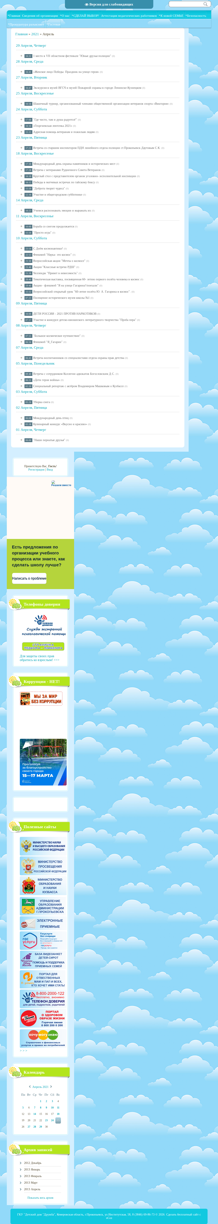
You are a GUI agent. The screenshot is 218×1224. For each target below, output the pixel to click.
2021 (35, 34)
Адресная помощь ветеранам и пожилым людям (64, 132)
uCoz (109, 1218)
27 (29, 1126)
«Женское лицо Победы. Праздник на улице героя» (66, 71)
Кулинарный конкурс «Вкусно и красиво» (60, 424)
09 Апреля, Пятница (31, 303)
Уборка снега (41, 402)
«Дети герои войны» (46, 380)
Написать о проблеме (29, 578)
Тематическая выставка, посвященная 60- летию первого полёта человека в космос (86, 279)
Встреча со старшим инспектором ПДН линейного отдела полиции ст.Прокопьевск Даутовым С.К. (97, 147)
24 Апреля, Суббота (31, 109)
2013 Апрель (32, 1189)
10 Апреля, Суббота (31, 238)
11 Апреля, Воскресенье (35, 216)
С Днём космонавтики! (48, 248)
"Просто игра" (42, 232)
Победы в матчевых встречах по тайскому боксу (64, 182)
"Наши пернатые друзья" (49, 440)
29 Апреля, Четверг (31, 46)
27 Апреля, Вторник (31, 77)
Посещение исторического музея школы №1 (61, 297)
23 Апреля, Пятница (31, 137)
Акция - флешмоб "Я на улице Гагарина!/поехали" (66, 285)
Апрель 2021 (40, 1087)
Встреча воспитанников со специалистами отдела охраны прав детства (78, 358)
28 (34, 1126)
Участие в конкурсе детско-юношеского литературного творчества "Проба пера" (84, 320)
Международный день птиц (51, 418)
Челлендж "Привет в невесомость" (55, 273)
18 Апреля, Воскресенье (35, 153)
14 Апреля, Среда (29, 200)
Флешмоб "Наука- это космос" (52, 254)
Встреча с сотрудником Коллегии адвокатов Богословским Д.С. (74, 373)
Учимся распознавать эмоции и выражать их (62, 210)
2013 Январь (32, 1169)
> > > (24, 1050)
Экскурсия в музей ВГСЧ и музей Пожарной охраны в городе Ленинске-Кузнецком (87, 87)
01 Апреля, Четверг (31, 430)
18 (58, 1114)
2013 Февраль (33, 1176)
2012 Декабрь (32, 1163)
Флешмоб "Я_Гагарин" (48, 342)
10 (52, 1107)
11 (58, 1107)
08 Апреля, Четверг (31, 325)
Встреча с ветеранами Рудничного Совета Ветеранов (67, 170)
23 (46, 1120)
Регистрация (36, 469)
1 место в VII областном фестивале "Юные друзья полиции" (72, 56)
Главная (21, 34)
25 (58, 1120)
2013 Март (30, 1182)
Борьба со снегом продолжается (53, 226)
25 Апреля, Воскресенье (35, 93)
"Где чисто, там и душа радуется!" (55, 119)
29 (40, 1126)
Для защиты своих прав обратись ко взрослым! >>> (39, 658)
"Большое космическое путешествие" (57, 335)
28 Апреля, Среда (29, 61)
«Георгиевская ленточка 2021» (52, 125)
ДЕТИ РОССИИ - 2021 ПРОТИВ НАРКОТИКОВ (64, 313)
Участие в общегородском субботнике (57, 194)
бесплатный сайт (188, 1214)
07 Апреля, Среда (29, 347)
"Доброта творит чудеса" (49, 188)
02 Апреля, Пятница (31, 408)
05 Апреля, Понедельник (35, 363)
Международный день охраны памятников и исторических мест (74, 163)
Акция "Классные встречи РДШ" (54, 267)
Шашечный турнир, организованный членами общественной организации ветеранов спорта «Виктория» (101, 103)
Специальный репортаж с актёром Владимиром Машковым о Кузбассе (78, 386)
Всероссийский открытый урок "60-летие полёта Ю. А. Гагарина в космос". (82, 291)
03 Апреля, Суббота (31, 392)
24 (52, 1120)
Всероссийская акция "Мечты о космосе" (59, 260)
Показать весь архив (40, 1197)
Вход (50, 469)
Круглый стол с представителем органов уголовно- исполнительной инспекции (84, 176)
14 (34, 1114)
